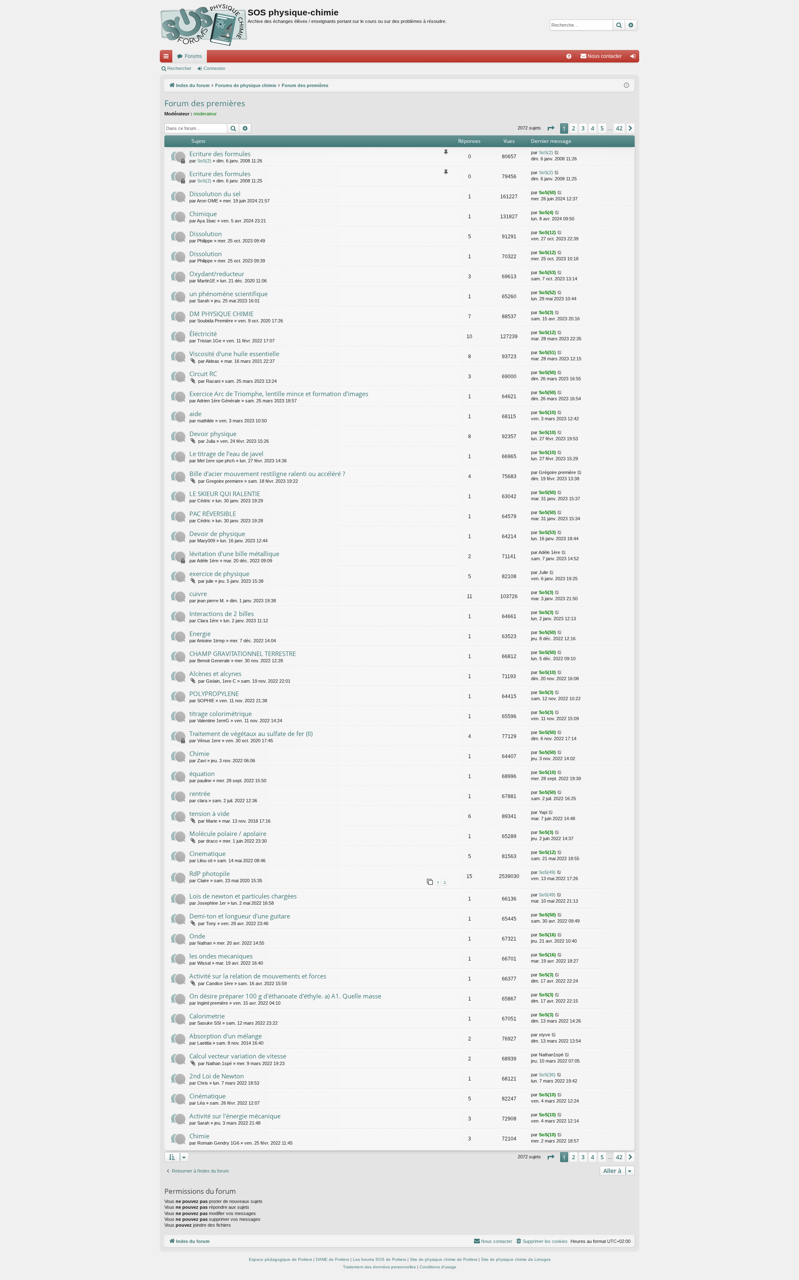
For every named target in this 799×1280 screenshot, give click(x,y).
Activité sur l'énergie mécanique (234, 1116)
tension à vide (209, 813)
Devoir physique (212, 433)
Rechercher (179, 68)
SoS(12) (547, 232)
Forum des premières (204, 103)
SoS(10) (547, 412)
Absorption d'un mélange (225, 1036)
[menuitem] (569, 56)
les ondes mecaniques (221, 956)
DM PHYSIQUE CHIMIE (221, 313)
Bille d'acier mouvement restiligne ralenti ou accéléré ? (267, 473)
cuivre (198, 593)
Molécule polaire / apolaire (227, 833)
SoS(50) (547, 192)
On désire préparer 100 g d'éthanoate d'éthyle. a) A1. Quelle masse (285, 996)
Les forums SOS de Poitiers (379, 1259)
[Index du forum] (204, 25)
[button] (550, 128)
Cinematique (207, 853)
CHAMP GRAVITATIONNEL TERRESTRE (242, 653)
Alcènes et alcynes (215, 673)
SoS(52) (547, 292)
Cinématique (207, 1096)
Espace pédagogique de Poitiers (280, 1259)
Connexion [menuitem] (634, 57)
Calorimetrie (207, 1016)
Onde (197, 936)
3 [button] (583, 128)
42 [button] (619, 128)
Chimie (199, 753)
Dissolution (205, 234)
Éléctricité (203, 333)
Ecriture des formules (220, 154)
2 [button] (573, 128)
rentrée (199, 793)
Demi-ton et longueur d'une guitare (239, 916)
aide (195, 413)
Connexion (214, 68)
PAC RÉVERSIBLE (212, 513)
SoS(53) (547, 272)
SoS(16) (547, 934)
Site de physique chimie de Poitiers (443, 1259)
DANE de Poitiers (332, 1259)
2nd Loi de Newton (216, 1076)
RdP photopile (209, 873)
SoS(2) (204, 160)
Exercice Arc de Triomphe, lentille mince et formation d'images (278, 393)
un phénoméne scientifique (228, 293)
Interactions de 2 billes (221, 613)
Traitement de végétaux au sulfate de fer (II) (251, 733)
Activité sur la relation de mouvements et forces (257, 976)
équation (202, 773)
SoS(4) (546, 212)
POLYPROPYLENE (214, 693)
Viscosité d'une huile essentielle (234, 353)
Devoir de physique (217, 533)
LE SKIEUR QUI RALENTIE (224, 493)
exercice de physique (219, 573)
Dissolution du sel (215, 194)
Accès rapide (167, 57)
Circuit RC (203, 373)
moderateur (205, 113)
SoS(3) (546, 312)
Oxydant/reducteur (216, 273)
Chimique (203, 214)
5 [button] (602, 128)
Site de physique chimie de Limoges (516, 1259)
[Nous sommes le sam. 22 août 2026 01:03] (626, 85)
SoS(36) (547, 1074)
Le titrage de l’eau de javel (226, 453)
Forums (193, 56)
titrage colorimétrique (220, 713)
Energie (200, 633)
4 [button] (592, 128)
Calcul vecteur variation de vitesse (237, 1056)
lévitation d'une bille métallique (234, 553)
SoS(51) (547, 352)
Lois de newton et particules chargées (243, 896)
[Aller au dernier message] (557, 153)
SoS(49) (547, 872)
